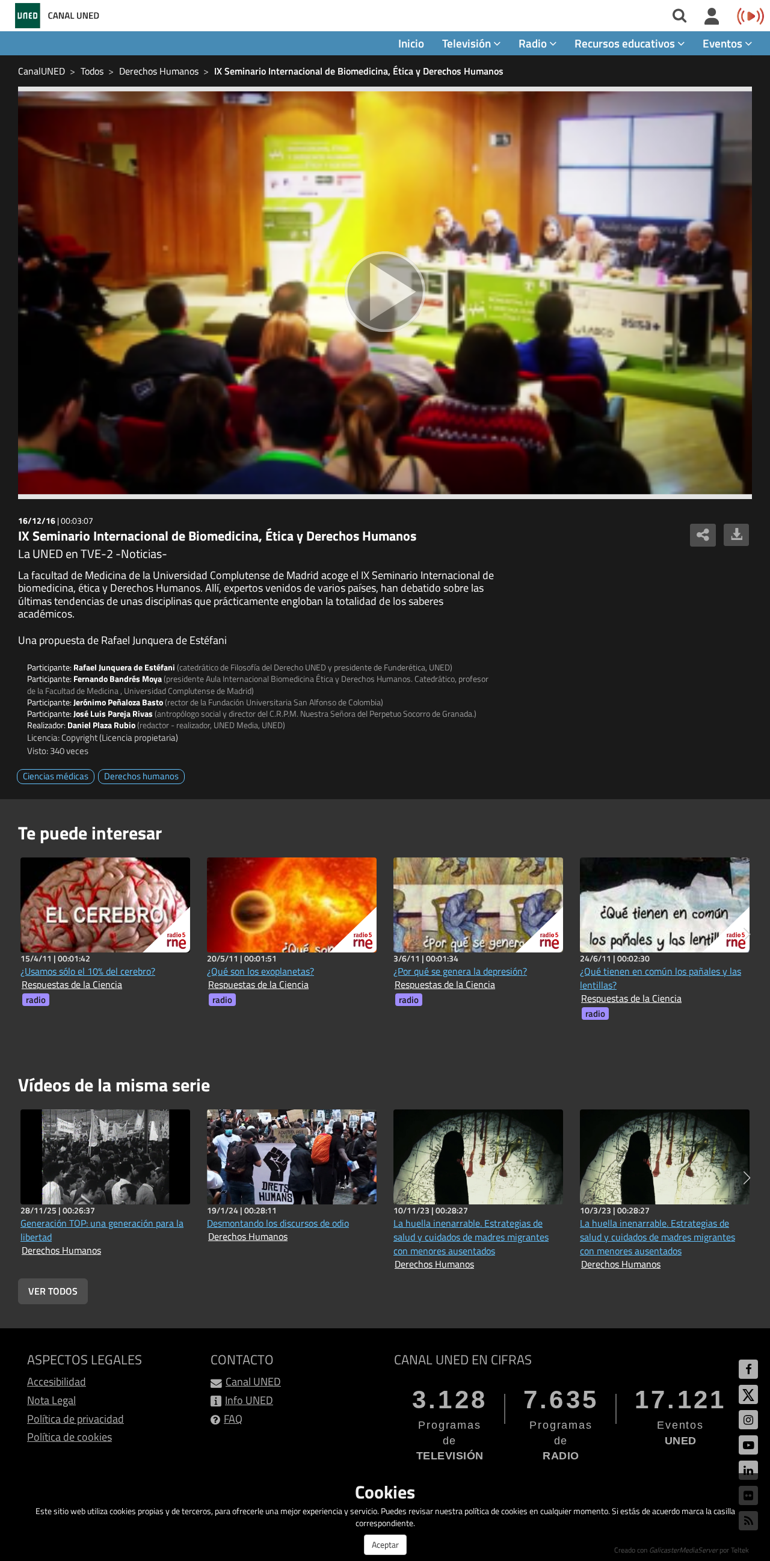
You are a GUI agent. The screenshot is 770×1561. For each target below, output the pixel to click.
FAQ (233, 1419)
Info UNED (249, 1400)
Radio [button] (534, 43)
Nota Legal (51, 1400)
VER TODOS (53, 1291)
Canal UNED (253, 1381)
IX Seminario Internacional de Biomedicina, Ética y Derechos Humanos (359, 71)
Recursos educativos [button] (625, 43)
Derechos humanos (141, 776)
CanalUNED (41, 71)
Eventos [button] (724, 43)
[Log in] (711, 17)
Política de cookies (69, 1437)
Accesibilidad (56, 1381)
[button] (747, 934)
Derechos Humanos (159, 71)
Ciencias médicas (55, 776)
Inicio (411, 43)
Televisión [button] (467, 43)
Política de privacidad (75, 1419)
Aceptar (385, 1544)
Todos (92, 71)
